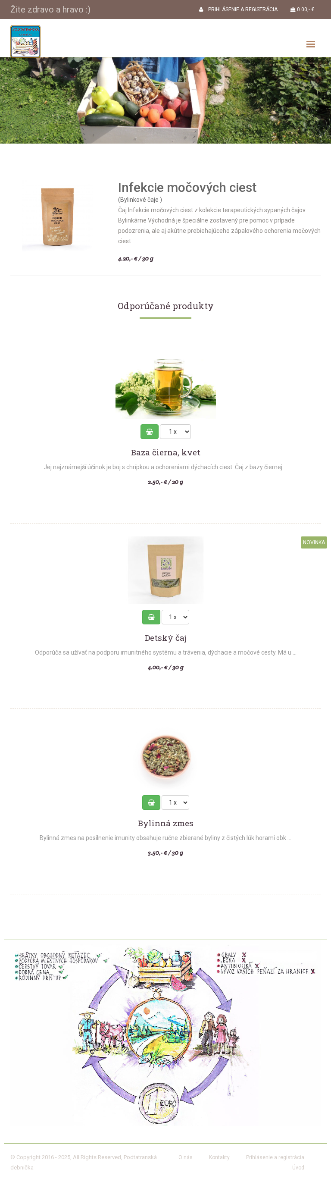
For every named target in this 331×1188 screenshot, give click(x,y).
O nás (185, 1157)
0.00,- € (305, 9)
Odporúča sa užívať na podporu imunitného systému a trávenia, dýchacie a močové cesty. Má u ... (166, 652)
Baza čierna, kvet (165, 452)
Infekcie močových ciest (187, 187)
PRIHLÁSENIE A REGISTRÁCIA (240, 9)
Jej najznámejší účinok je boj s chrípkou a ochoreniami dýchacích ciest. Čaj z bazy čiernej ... (165, 467)
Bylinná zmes (166, 823)
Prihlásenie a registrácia (275, 1157)
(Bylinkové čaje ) (140, 199)
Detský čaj (166, 638)
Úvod (298, 1168)
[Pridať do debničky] (150, 431)
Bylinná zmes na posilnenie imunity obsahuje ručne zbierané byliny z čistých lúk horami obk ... (165, 837)
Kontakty (219, 1157)
